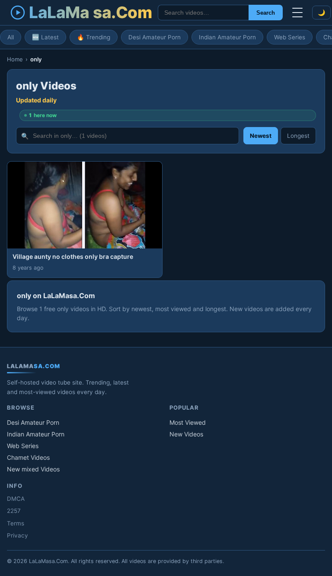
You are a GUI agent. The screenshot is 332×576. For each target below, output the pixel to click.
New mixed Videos (33, 469)
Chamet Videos (28, 457)
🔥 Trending (93, 37)
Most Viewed (187, 422)
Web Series (289, 37)
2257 (14, 510)
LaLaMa (90, 12)
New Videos (186, 434)
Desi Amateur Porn (154, 37)
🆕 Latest (45, 37)
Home (15, 59)
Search (265, 13)
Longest (298, 135)
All (10, 37)
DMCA (16, 498)
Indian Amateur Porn (227, 37)
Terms (15, 523)
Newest (260, 135)
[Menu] (297, 12)
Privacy (17, 535)
